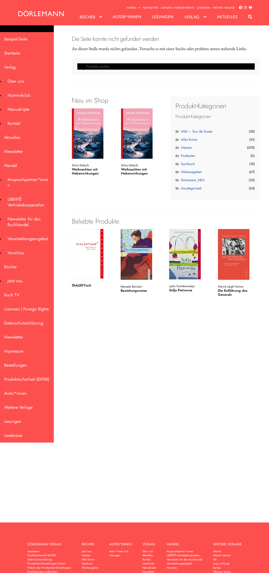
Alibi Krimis (189, 139)
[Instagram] (244, 7)
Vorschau (16, 253)
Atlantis (217, 551)
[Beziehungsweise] (141, 254)
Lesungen (163, 17)
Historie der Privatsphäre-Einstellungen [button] (49, 568)
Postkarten (188, 155)
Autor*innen (127, 17)
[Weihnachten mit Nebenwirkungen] (92, 133)
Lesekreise (203, 8)
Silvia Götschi (80, 165)
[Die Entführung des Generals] (239, 254)
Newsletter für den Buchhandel (24, 222)
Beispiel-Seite (15, 39)
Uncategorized (191, 188)
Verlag (191, 17)
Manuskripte (18, 109)
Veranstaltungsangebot (28, 239)
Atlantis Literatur (222, 555)
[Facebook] (239, 7)
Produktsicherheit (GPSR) (26, 379)
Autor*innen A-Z (118, 551)
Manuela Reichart (131, 286)
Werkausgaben (191, 171)
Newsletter (150, 8)
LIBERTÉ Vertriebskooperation (26, 202)
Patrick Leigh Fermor (231, 286)
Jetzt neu (15, 281)
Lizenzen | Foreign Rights (177, 8)
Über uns (16, 81)
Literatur (186, 147)
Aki (215, 559)
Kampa (217, 568)
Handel (131, 8)
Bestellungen (15, 365)
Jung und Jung (221, 563)
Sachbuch (188, 163)
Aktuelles (227, 17)
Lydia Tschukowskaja (182, 286)
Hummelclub (19, 95)
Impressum (14, 351)
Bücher (87, 17)
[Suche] (248, 17)
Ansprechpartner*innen (28, 182)
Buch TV (11, 295)
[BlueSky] (249, 7)
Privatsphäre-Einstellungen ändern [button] (46, 563)
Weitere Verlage (224, 8)
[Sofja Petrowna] (190, 254)
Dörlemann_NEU (192, 180)
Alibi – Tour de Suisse (196, 131)
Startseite (12, 53)
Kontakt (14, 123)
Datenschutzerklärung (23, 323)
